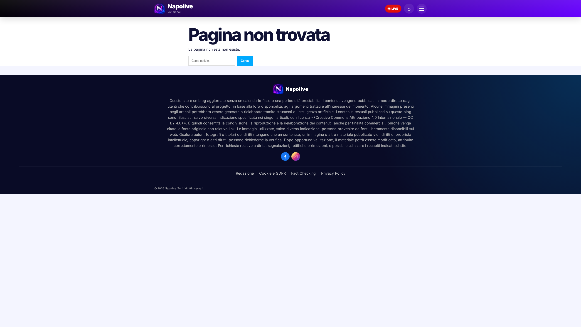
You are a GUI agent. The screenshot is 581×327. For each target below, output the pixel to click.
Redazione (245, 173)
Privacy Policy (333, 173)
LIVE (394, 8)
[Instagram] (295, 156)
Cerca (245, 60)
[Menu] (422, 9)
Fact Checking (303, 173)
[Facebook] (285, 156)
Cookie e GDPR (272, 173)
